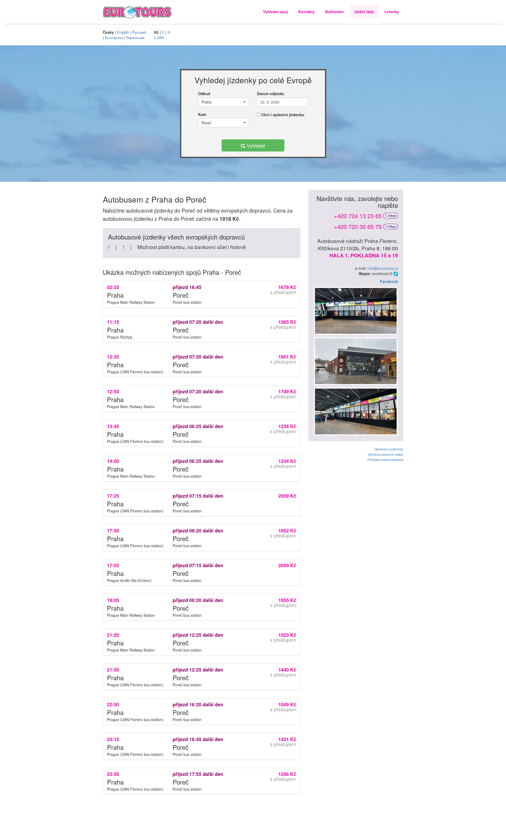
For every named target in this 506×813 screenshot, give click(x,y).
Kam (202, 114)
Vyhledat (255, 145)
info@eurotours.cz (382, 268)
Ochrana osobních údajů (385, 454)
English (123, 32)
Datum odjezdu (270, 93)
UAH (160, 37)
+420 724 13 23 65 (358, 216)
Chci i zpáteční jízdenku (282, 114)
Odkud (204, 93)
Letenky (392, 11)
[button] (223, 101)
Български (114, 37)
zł (168, 32)
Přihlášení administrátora (385, 459)
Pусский (139, 32)
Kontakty (306, 11)
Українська (135, 37)
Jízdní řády (364, 11)
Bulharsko (334, 11)
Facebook (389, 281)
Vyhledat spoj (275, 11)
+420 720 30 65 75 (358, 226)
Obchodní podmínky (388, 449)
